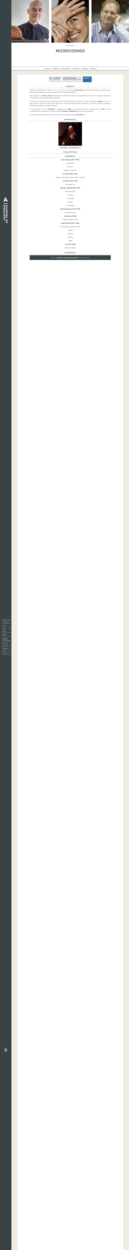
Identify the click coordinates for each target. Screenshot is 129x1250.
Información (5, 648)
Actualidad (5, 645)
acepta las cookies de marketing (67, 257)
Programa (84, 68)
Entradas (92, 68)
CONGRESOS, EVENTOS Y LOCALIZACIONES (6, 639)
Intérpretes (55, 68)
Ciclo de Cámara (61, 90)
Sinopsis (47, 68)
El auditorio (5, 622)
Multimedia (75, 68)
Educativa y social (5, 635)
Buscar (4, 651)
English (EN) (5, 653)
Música (4, 625)
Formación (5, 643)
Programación (6, 620)
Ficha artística (65, 68)
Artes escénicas (4, 631)
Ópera (3, 628)
